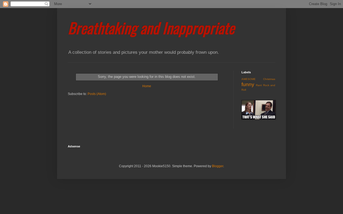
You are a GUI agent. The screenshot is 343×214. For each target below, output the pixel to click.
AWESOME (248, 79)
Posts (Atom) (97, 94)
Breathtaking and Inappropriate (151, 28)
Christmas (269, 79)
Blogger (217, 166)
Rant (259, 85)
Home (146, 86)
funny (247, 84)
